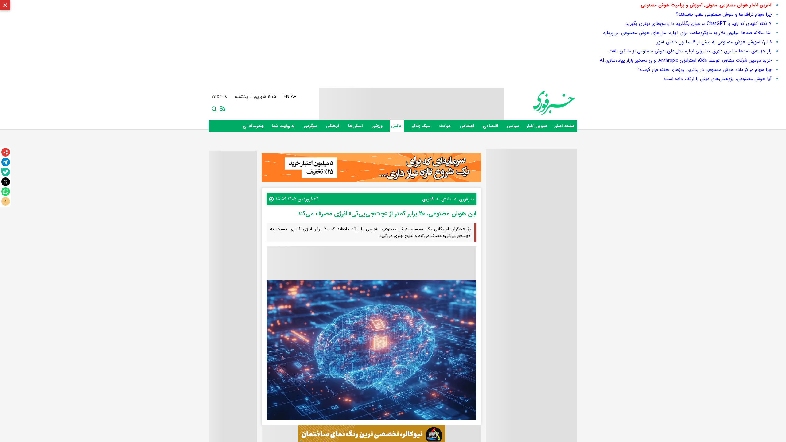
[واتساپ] (5, 191)
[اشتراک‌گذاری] (5, 152)
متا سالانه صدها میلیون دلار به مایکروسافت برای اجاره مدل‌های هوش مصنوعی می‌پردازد (687, 33)
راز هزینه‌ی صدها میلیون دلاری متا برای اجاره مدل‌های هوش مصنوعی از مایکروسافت (690, 51)
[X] (5, 182)
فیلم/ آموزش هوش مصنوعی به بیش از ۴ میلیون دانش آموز (714, 42)
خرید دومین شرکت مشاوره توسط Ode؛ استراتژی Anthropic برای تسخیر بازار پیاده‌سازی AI (686, 60)
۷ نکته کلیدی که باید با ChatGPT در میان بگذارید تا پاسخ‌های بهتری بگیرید (698, 23)
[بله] (5, 172)
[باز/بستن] (5, 201)
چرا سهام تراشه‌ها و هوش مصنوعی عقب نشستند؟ (724, 14)
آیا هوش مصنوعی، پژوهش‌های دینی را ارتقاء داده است (718, 79)
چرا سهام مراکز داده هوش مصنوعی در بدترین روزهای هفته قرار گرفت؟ (705, 69)
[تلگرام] (5, 162)
